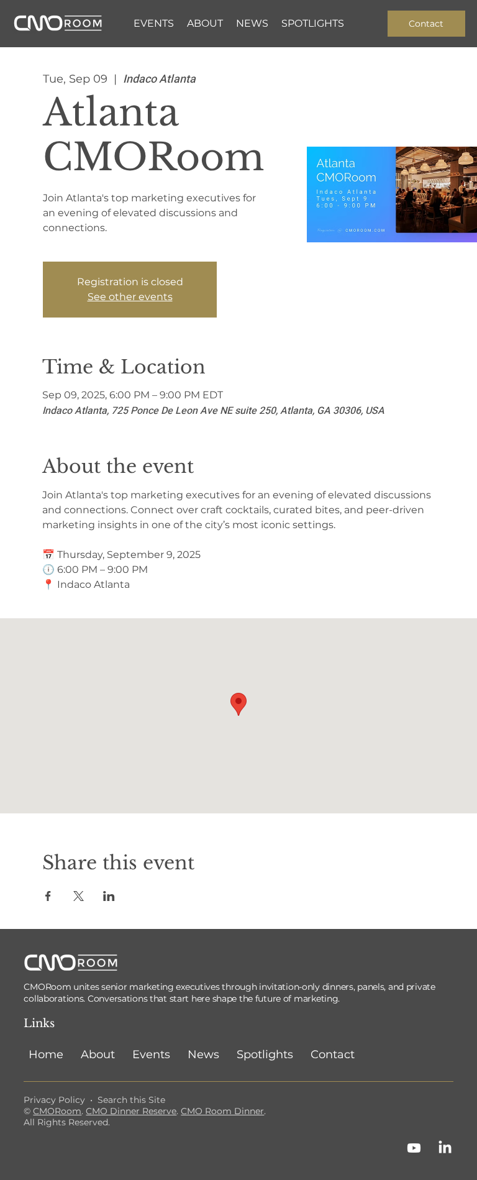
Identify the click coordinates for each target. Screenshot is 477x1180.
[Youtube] (414, 1148)
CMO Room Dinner (222, 1111)
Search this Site (131, 1099)
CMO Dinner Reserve (131, 1111)
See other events (130, 297)
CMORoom (57, 1111)
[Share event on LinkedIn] (109, 896)
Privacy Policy (54, 1099)
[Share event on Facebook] (48, 896)
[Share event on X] (78, 896)
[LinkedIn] (445, 1148)
